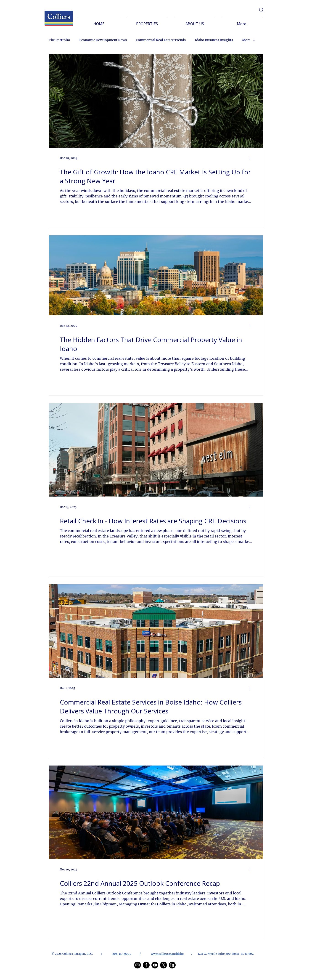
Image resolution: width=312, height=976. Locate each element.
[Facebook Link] (146, 965)
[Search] (261, 10)
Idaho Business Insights (214, 40)
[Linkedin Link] (172, 965)
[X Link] (163, 965)
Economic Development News (103, 40)
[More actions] (251, 158)
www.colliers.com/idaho (167, 953)
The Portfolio (59, 40)
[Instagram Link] (137, 965)
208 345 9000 (121, 953)
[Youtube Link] (154, 965)
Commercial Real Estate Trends (161, 40)
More (246, 40)
